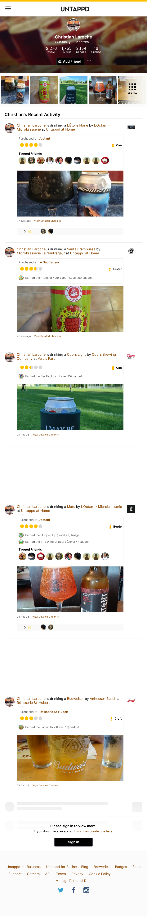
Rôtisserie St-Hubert (33, 703)
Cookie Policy (100, 874)
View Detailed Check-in (47, 221)
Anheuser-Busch (103, 699)
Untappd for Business (24, 867)
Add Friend (72, 61)
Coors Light (76, 354)
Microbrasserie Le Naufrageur (41, 253)
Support (14, 874)
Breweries (101, 867)
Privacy (77, 874)
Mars (71, 507)
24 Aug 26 (23, 616)
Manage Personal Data (73, 881)
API (48, 874)
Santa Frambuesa (81, 249)
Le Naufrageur (48, 262)
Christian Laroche (31, 125)
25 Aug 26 (23, 434)
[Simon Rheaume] (50, 231)
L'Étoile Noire (77, 125)
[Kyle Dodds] (43, 231)
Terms (61, 874)
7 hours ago (24, 221)
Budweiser (75, 699)
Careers (33, 874)
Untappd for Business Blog (67, 867)
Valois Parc (46, 358)
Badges (121, 867)
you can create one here (94, 831)
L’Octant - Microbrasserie (101, 507)
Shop (136, 867)
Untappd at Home (60, 129)
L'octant (44, 138)
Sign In (73, 842)
